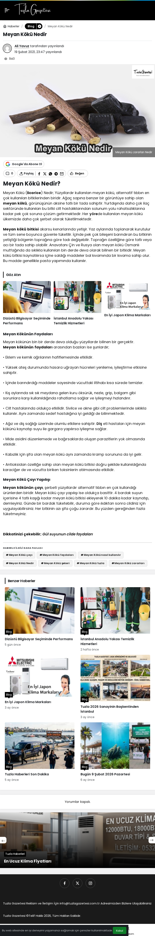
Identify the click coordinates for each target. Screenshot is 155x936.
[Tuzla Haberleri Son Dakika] (39, 752)
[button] (39, 26)
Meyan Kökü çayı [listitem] (19, 555)
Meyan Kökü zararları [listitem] (128, 563)
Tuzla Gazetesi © (16, 916)
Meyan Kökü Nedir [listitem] (20, 563)
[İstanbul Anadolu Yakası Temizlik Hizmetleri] (77, 303)
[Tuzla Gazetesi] (32, 9)
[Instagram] (90, 883)
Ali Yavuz (22, 46)
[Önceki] (3, 840)
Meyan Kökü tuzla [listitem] (90, 563)
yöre (93, 213)
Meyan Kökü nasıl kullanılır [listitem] (101, 555)
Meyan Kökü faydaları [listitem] (56, 555)
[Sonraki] (152, 840)
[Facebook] (64, 883)
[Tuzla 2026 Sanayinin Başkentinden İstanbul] (115, 687)
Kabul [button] (119, 930)
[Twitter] (77, 883)
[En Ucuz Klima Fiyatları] (77, 840)
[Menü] (7, 10)
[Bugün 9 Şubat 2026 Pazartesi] (115, 752)
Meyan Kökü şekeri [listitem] (55, 563)
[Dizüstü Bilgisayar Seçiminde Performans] (27, 303)
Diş (99, 423)
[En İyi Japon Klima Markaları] (128, 303)
